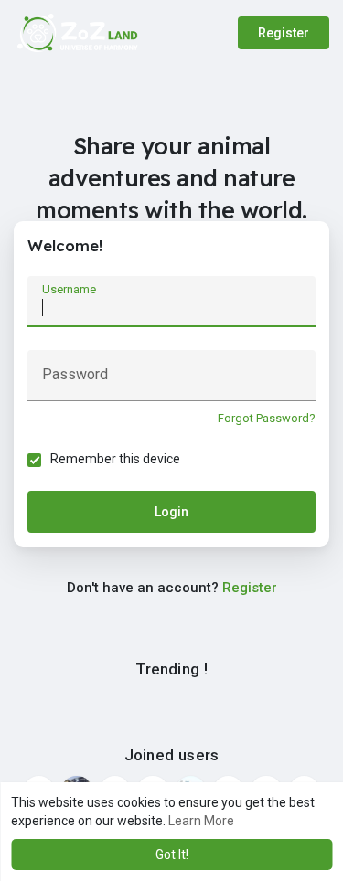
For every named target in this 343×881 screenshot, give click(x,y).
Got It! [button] (171, 854)
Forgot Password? (267, 418)
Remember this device (115, 458)
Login (171, 511)
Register (283, 33)
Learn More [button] (201, 820)
